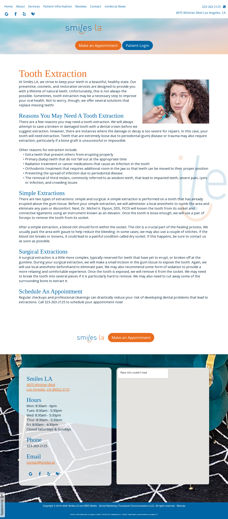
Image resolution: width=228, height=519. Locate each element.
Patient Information (57, 6)
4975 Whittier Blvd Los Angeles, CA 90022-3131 (48, 387)
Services (34, 6)
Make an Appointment (98, 45)
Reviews (81, 6)
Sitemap (181, 505)
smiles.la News (115, 6)
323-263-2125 (37, 446)
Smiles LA (73, 505)
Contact (95, 6)
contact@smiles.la (41, 462)
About (20, 6)
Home (8, 6)
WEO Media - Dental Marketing (100, 505)
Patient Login (137, 45)
